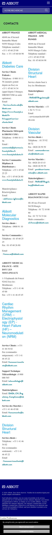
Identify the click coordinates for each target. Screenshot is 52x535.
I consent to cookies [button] (26, 531)
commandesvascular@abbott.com (38, 152)
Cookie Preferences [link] (8, 518)
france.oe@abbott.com (13, 254)
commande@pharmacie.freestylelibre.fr (12, 149)
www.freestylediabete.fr (12, 154)
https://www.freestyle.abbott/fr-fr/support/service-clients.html (12, 117)
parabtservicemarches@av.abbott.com (39, 171)
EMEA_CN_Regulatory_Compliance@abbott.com (13, 397)
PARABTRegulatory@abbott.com (39, 183)
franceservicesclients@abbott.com (13, 363)
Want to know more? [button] (26, 527)
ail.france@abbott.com (38, 222)
